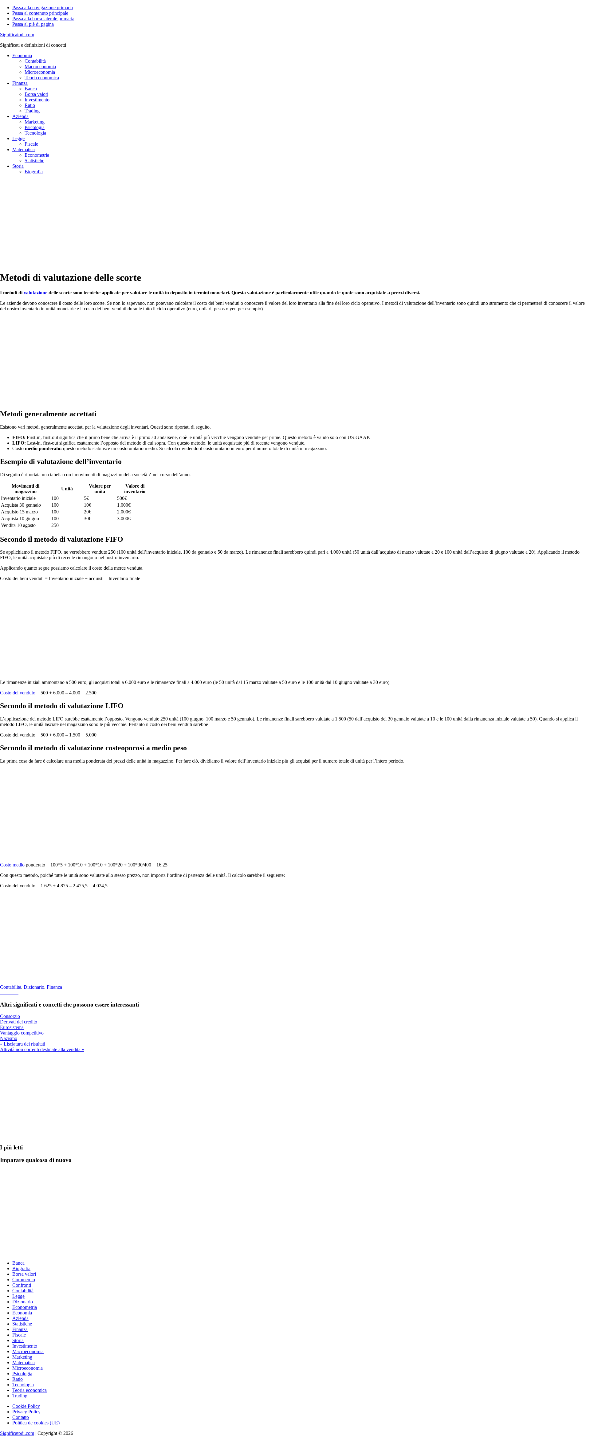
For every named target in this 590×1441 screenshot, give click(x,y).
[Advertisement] (184, 222)
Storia (18, 1340)
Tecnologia (23, 1384)
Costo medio (12, 864)
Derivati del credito (18, 1021)
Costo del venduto (17, 692)
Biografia (21, 1268)
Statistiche (22, 1323)
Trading (19, 1395)
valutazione (35, 292)
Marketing (22, 1357)
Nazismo (8, 1038)
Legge (18, 1296)
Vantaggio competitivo (22, 1032)
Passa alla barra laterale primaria (43, 18)
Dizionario (34, 987)
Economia (22, 1312)
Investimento (24, 1346)
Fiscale (19, 1334)
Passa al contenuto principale (40, 13)
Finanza (54, 987)
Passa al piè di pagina (33, 24)
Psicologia (22, 1373)
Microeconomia (27, 1368)
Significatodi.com (17, 34)
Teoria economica (29, 1390)
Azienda (20, 1318)
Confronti (21, 1285)
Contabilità (10, 987)
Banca (18, 1263)
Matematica (23, 1362)
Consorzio (10, 1016)
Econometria (24, 1307)
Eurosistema (12, 1027)
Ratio (17, 1379)
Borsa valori (24, 1274)
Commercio (23, 1279)
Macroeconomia (28, 1351)
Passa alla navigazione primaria (42, 7)
